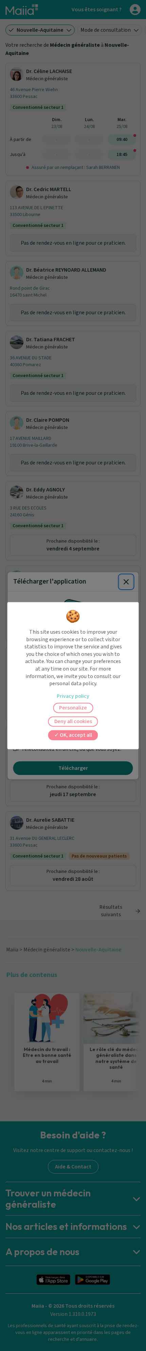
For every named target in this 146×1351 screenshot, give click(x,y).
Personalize (73, 708)
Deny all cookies (73, 721)
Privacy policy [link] (73, 696)
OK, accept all (75, 735)
